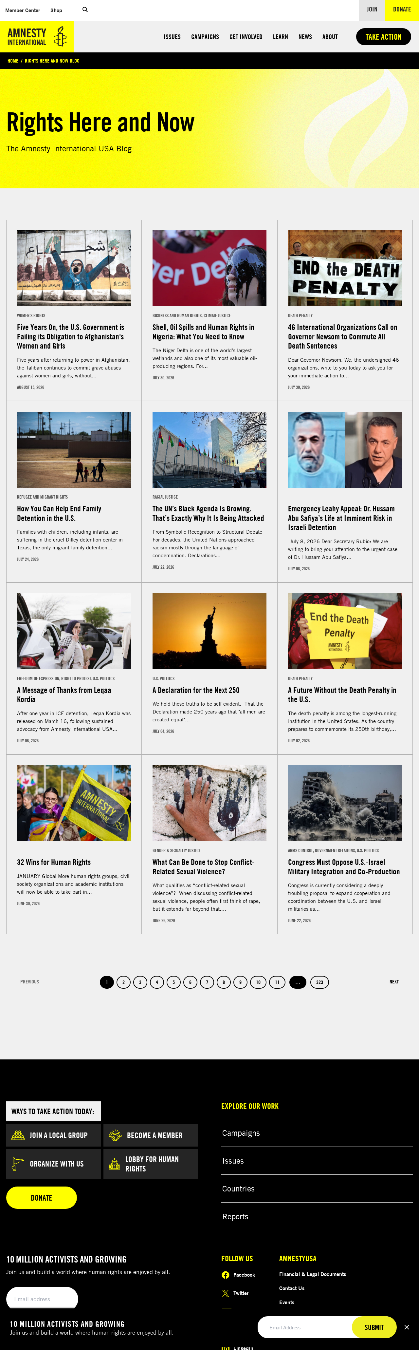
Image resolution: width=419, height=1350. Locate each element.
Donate (406, 9)
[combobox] (26, 216)
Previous (29, 996)
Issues (172, 36)
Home (13, 60)
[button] (85, 10)
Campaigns (205, 36)
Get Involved (246, 36)
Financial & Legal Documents (312, 1288)
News (305, 36)
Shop (58, 10)
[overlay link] (74, 324)
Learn (280, 36)
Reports (235, 1230)
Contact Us (291, 1302)
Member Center (25, 10)
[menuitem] (22, 10)
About (330, 36)
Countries (238, 1202)
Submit (374, 1327)
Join (372, 9)
